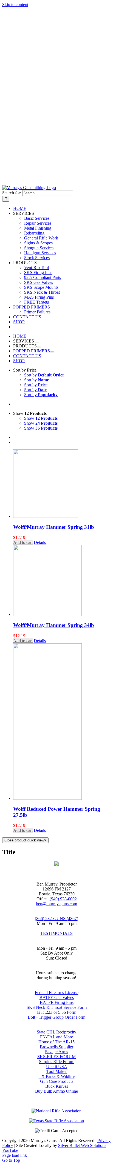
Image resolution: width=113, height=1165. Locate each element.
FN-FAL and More (56, 1037)
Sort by (44, 375)
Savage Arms (56, 1051)
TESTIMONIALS (56, 933)
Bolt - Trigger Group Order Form (56, 1017)
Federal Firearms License (56, 992)
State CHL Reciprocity (56, 1032)
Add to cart (23, 542)
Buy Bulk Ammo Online (56, 1091)
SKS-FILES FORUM (56, 1056)
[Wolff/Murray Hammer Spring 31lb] (62, 484)
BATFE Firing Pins (57, 1002)
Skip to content (15, 4)
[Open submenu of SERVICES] (36, 342)
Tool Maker (56, 1071)
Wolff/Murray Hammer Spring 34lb (53, 625)
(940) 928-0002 (63, 898)
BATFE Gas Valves (56, 997)
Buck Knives (56, 1086)
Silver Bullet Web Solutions (82, 1145)
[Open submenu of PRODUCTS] (39, 347)
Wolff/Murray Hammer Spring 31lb (53, 527)
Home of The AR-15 (56, 1042)
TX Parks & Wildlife (57, 1076)
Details (40, 542)
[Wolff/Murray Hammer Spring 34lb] (62, 581)
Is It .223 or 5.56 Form (56, 1012)
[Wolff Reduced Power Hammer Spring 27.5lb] (62, 722)
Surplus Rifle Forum (56, 1061)
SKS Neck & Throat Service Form (57, 1007)
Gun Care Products (56, 1081)
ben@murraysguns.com (56, 903)
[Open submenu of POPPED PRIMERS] (52, 352)
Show (41, 418)
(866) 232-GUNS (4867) (56, 918)
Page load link (14, 1155)
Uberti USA (56, 1066)
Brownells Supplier (56, 1046)
